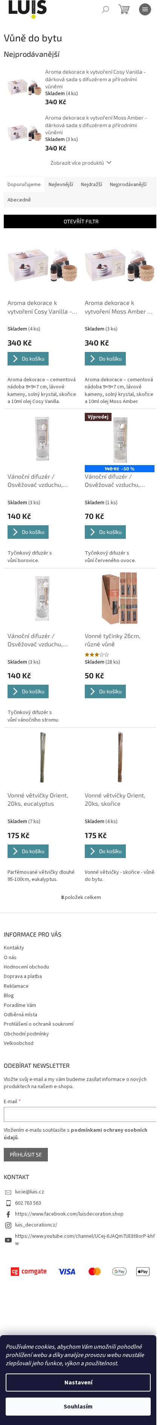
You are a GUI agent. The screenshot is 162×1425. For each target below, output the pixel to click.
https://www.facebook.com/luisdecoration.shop (69, 1214)
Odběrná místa (20, 1015)
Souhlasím (78, 1406)
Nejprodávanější (128, 184)
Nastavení (78, 1382)
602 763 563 (28, 1203)
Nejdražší (91, 184)
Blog (9, 995)
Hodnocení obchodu (26, 967)
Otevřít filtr (81, 221)
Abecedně (19, 200)
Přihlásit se (26, 1154)
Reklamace (16, 986)
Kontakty (14, 948)
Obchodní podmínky (26, 1034)
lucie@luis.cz (29, 1192)
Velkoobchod (19, 1043)
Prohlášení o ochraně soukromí (38, 1024)
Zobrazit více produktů (77, 162)
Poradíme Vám (20, 1005)
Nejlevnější (61, 184)
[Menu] (145, 9)
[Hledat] (105, 9)
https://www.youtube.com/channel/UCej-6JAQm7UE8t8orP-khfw (85, 1239)
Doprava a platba (23, 976)
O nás (10, 957)
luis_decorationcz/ (36, 1225)
